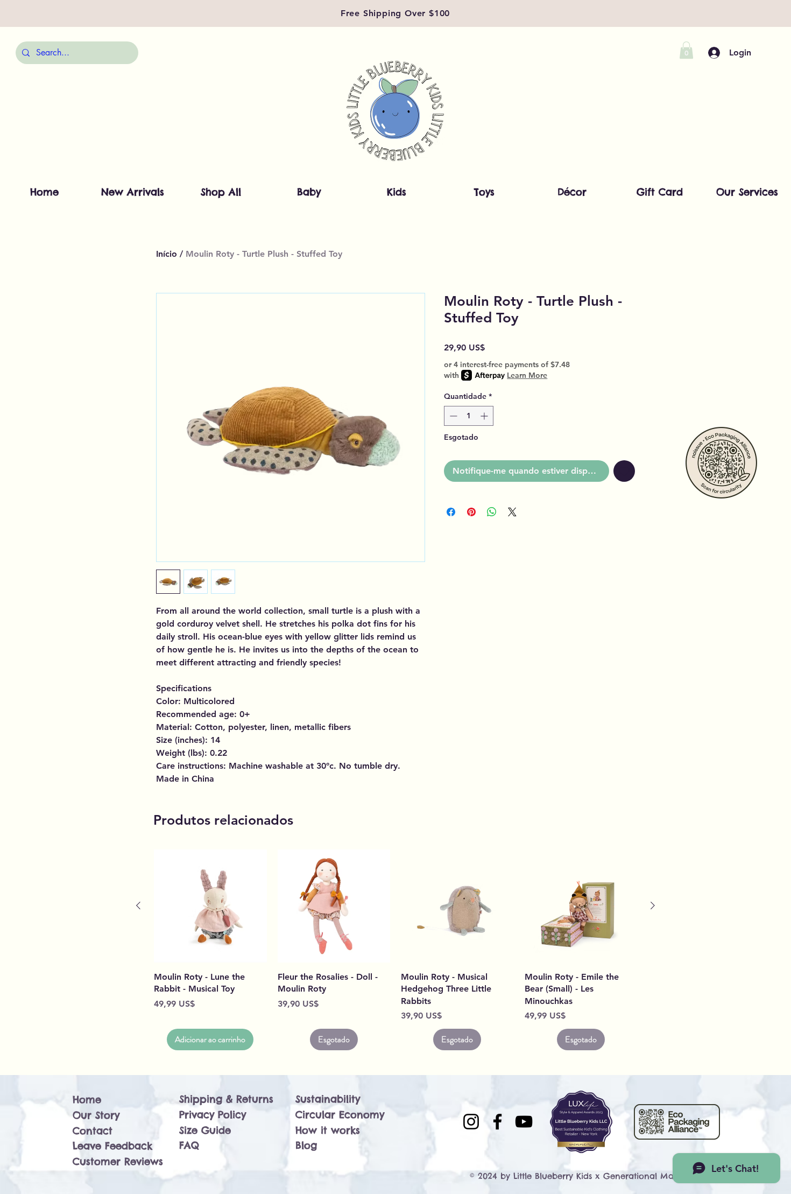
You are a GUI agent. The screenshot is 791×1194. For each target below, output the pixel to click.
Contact (92, 1131)
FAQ (189, 1145)
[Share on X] (512, 511)
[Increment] (485, 415)
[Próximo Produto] (652, 905)
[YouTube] (523, 1121)
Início (166, 254)
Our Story (96, 1115)
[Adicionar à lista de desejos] (624, 471)
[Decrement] (452, 415)
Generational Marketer (650, 1176)
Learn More (527, 375)
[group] (395, 950)
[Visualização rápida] (210, 906)
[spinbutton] (468, 415)
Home (87, 1099)
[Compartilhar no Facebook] (450, 511)
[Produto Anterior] (138, 905)
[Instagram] (471, 1121)
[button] (686, 50)
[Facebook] (497, 1121)
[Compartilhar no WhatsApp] (491, 511)
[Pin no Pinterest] (471, 511)
